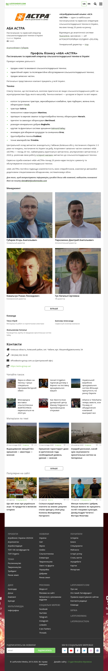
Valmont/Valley (58, 128)
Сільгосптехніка (46, 553)
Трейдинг (12, 571)
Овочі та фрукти (46, 565)
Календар (12, 589)
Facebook (43, 609)
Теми (11, 559)
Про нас (74, 589)
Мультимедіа (16, 606)
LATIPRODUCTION (79, 621)
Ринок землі (13, 575)
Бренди (11, 601)
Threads (42, 632)
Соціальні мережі (49, 605)
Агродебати (75, 561)
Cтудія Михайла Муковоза (80, 661)
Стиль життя (76, 557)
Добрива (43, 573)
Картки (73, 565)
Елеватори (44, 557)
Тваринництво (14, 567)
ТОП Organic (13, 553)
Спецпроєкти (21, 500)
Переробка (44, 569)
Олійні (42, 550)
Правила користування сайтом (84, 597)
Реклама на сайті (47, 593)
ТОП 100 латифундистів (18, 550)
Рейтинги (74, 550)
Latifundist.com (79, 585)
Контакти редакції (78, 601)
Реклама (44, 585)
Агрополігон (13, 542)
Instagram (43, 621)
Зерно (42, 546)
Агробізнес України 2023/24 (20, 538)
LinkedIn (43, 625)
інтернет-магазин (44, 155)
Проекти (13, 533)
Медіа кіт (43, 589)
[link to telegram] (64, 650)
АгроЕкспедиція (15, 546)
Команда (74, 605)
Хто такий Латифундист (81, 593)
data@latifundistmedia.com (34, 180)
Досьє (10, 593)
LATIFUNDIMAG (78, 615)
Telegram (43, 617)
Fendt (26, 104)
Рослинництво (14, 563)
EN (89, 3)
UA (84, 3)
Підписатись (45, 650)
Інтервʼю (74, 538)
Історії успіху (76, 553)
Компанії (12, 597)
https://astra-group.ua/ (21, 366)
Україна (42, 538)
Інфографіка (13, 610)
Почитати (76, 533)
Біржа (73, 610)
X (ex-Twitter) (45, 629)
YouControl (64, 35)
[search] (95, 4)
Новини (26, 445)
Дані (10, 585)
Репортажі (75, 569)
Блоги (50, 500)
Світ (41, 542)
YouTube (43, 613)
